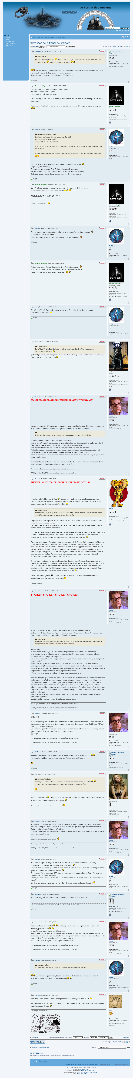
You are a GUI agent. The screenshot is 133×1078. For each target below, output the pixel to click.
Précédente (34, 1037)
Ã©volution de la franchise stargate (50, 43)
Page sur (117, 46)
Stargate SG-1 (60, 37)
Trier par (87, 1037)
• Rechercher (9, 41)
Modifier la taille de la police (127, 37)
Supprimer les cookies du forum (88, 1064)
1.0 (81, 1073)
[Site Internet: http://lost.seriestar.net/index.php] (110, 914)
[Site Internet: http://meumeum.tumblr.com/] (110, 122)
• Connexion (9, 45)
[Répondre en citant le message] (102, 51)
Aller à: (94, 1047)
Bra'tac (37, 397)
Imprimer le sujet (123, 37)
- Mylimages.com (87, 1070)
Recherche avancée (122, 30)
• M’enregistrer (10, 43)
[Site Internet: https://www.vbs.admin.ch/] (110, 389)
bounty (37, 129)
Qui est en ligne (36, 1053)
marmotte (38, 995)
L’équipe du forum (71, 1064)
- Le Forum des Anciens (88, 1072)
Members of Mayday (41, 86)
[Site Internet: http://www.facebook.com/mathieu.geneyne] (110, 524)
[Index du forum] (66, 33)
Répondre (33, 46)
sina (36, 774)
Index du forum (38, 37)
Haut (128, 82)
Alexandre (38, 894)
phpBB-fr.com (83, 1069)
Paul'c (37, 341)
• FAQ (7, 39)
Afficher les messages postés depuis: (61, 1037)
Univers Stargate (49, 37)
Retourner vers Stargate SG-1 (40, 1047)
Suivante (126, 1037)
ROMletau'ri (38, 51)
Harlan (37, 479)
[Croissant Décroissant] (105, 1037)
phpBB (71, 1068)
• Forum (7, 37)
